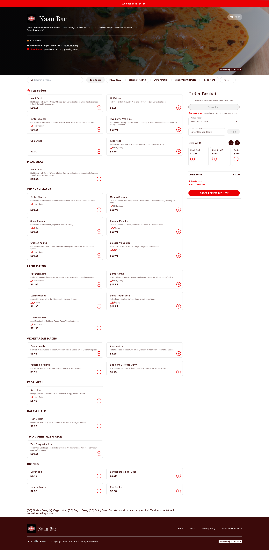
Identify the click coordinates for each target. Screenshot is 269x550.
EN (231, 17)
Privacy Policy (208, 528)
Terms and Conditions (232, 528)
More (226, 80)
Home (180, 528)
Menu (192, 528)
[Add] (192, 159)
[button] (65, 103)
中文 (237, 17)
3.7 (31, 40)
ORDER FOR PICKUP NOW (214, 193)
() (71, 45)
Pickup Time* (196, 118)
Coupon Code (196, 128)
